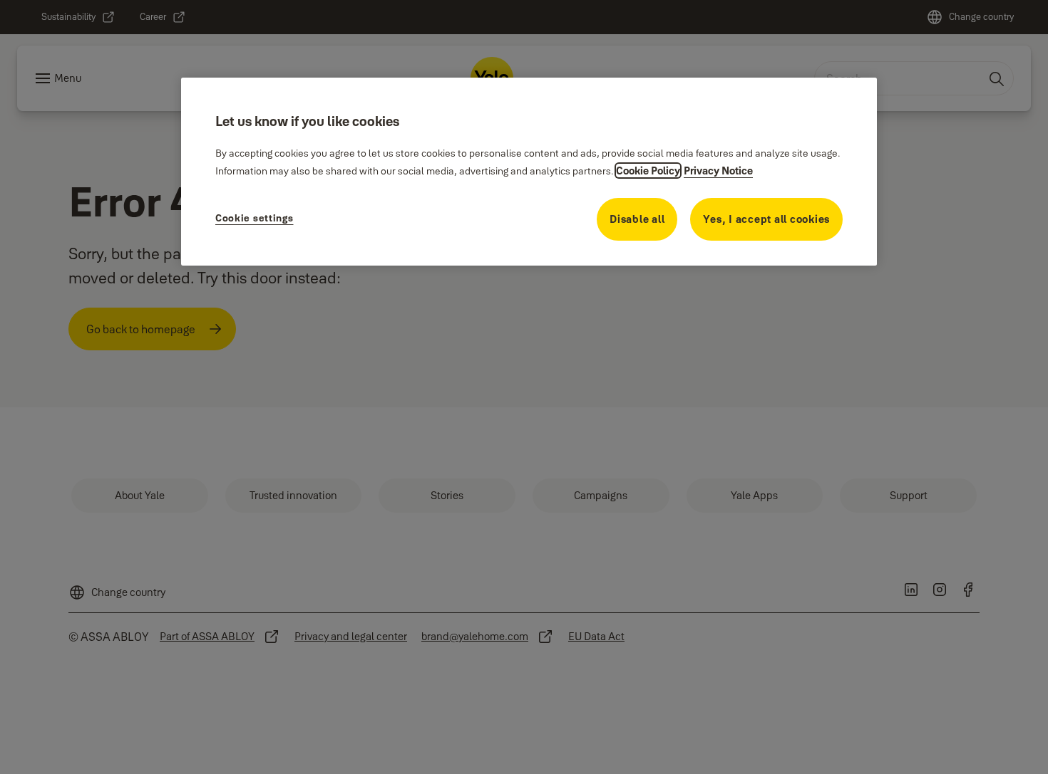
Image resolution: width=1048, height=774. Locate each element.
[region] (529, 172)
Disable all (637, 219)
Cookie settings (254, 217)
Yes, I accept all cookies (766, 219)
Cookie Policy (648, 170)
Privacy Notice (718, 170)
